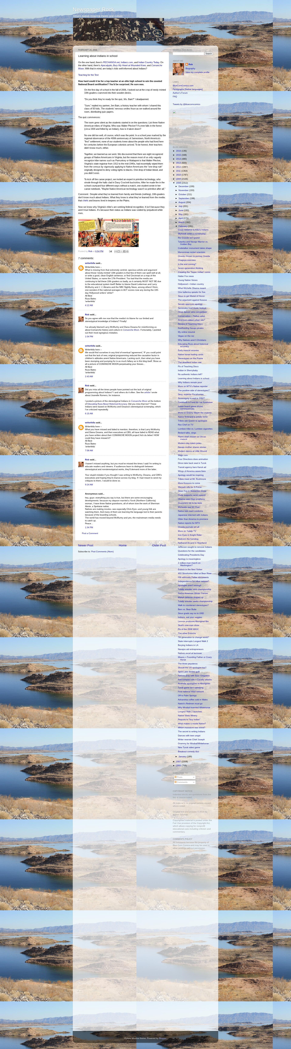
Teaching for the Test (88, 75)
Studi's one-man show (188, 625)
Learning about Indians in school (193, 378)
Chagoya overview (187, 260)
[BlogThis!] (118, 251)
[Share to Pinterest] (127, 251)
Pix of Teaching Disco (188, 366)
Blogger (162, 1038)
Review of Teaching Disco (190, 324)
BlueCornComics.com (183, 86)
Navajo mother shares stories (192, 447)
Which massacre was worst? (191, 727)
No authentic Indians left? (190, 374)
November (184, 190)
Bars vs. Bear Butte (187, 609)
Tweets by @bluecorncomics (186, 104)
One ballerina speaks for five (191, 292)
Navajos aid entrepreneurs (190, 649)
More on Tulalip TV (187, 531)
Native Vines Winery (187, 715)
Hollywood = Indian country (191, 284)
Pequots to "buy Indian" (189, 719)
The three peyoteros (187, 664)
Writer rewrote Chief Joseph (191, 739)
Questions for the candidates (192, 551)
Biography (190, 68)
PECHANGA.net (111, 62)
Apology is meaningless (189, 559)
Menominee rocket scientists (191, 252)
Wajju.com (183, 455)
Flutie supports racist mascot (192, 495)
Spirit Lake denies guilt (189, 672)
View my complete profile (197, 72)
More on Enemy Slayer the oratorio (195, 413)
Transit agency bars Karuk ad (192, 467)
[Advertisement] (192, 873)
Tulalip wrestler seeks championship (195, 601)
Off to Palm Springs (187, 695)
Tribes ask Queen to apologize (192, 421)
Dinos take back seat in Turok (192, 463)
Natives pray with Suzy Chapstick (194, 676)
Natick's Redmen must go (190, 703)
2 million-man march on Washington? (189, 564)
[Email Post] (110, 251)
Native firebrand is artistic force (193, 417)
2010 (179, 175)
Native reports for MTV (189, 523)
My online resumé (186, 332)
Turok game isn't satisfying (190, 688)
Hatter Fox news (186, 276)
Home (123, 545)
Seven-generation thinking (190, 268)
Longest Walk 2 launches (190, 712)
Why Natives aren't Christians (192, 340)
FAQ (175, 96)
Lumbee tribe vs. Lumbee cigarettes (195, 429)
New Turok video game (189, 747)
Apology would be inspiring (191, 475)
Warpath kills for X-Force (190, 487)
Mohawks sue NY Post (188, 507)
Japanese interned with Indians (193, 515)
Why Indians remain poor (190, 382)
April (181, 218)
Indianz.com (127, 62)
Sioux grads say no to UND (191, 613)
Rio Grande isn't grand (189, 238)
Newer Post (85, 545)
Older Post (159, 545)
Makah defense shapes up (190, 597)
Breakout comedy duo (188, 751)
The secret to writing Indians (191, 731)
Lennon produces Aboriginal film (193, 621)
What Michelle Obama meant (192, 288)
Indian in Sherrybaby (188, 370)
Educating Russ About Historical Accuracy (107, 404)
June (181, 210)
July (181, 206)
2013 (179, 163)
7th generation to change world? (193, 637)
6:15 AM (89, 413)
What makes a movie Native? (192, 723)
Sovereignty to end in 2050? (191, 398)
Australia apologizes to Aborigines (194, 683)
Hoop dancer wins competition (192, 312)
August (182, 202)
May (181, 214)
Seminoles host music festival (192, 308)
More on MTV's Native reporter (193, 386)
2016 (179, 151)
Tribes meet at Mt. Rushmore (192, 479)
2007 (179, 761)
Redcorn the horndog (188, 539)
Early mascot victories (188, 350)
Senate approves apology (190, 304)
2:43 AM (89, 376)
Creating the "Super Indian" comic (194, 272)
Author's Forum (180, 93)
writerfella (90, 263)
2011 (178, 171)
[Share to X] (121, 251)
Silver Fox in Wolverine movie (192, 491)
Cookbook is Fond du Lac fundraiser (195, 402)
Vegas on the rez (186, 336)
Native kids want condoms (190, 511)
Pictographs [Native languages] (188, 89)
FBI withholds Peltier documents (193, 577)
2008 (179, 183)
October (183, 194)
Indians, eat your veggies (190, 617)
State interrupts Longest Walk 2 (193, 641)
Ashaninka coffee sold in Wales (193, 700)
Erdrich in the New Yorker (190, 569)
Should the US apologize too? (192, 668)
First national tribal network (191, 691)
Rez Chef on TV (185, 425)
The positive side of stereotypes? (194, 390)
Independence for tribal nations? (193, 581)
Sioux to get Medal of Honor (191, 296)
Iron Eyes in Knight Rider (190, 535)
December (184, 186)
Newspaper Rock (93, 9)
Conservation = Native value (191, 316)
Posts (179, 777)
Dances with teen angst (189, 735)
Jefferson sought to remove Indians (195, 547)
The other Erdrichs (187, 633)
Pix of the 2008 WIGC (188, 629)
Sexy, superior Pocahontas (191, 394)
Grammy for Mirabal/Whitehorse (193, 743)
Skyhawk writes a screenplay (192, 234)
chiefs (85, 200)
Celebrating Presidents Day (191, 555)
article (147, 392)
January (183, 756)
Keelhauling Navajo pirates (191, 328)
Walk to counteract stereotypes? (193, 605)
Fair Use (177, 823)
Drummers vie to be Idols (190, 503)
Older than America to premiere (193, 519)
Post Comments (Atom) (102, 551)
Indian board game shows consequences (190, 407)
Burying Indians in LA (188, 645)
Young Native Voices (187, 280)
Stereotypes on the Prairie (190, 358)
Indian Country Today (148, 62)
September (184, 198)
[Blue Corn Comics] (182, 140)
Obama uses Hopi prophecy (191, 499)
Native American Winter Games (193, 593)
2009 (179, 179)
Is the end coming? (187, 264)
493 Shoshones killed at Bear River (195, 573)
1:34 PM (89, 527)
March (182, 222)
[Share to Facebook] (124, 251)
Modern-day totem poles (189, 443)
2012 (179, 167)
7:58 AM (89, 450)
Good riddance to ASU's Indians (193, 230)
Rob (90, 251)
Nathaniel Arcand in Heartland (192, 543)
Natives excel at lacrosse (190, 653)
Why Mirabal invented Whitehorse (194, 707)
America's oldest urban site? (191, 320)
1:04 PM (89, 336)
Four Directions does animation (193, 459)
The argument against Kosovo (192, 300)
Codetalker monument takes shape (195, 248)
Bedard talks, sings (187, 433)
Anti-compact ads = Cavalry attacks (195, 679)
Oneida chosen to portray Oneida (194, 256)
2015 (179, 155)
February (183, 226)
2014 (179, 159)
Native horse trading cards (190, 354)
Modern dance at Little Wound (192, 451)
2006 (179, 765)
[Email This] (115, 251)
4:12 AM (89, 305)
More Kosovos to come (189, 483)
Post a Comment (90, 533)
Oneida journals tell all (188, 527)
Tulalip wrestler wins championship (194, 589)
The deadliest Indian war (190, 362)
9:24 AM (89, 485)
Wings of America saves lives (192, 471)
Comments (181, 782)
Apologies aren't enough (189, 585)
